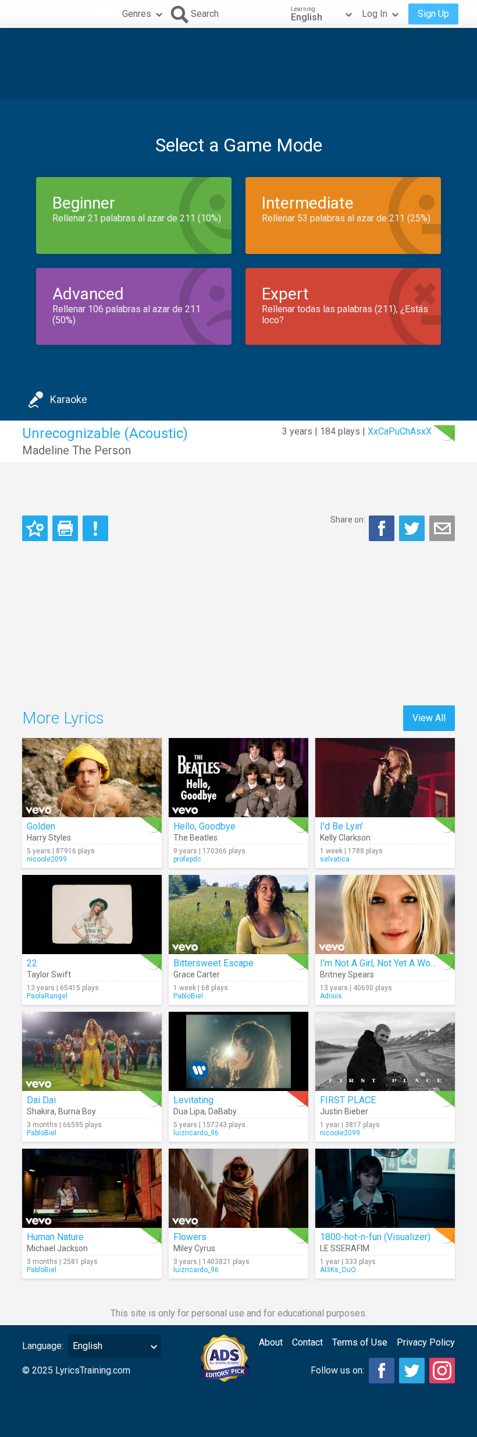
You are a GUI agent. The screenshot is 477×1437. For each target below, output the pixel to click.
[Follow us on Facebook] (381, 1370)
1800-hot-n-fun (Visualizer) (375, 1236)
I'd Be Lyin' (341, 826)
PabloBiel (188, 996)
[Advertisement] (238, 63)
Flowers (190, 1236)
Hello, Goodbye (204, 826)
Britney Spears (347, 974)
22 (32, 963)
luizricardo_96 (196, 1133)
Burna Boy (77, 1111)
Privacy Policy (426, 1342)
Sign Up (433, 13)
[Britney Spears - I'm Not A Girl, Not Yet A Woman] (385, 914)
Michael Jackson (57, 1248)
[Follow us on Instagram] (442, 1370)
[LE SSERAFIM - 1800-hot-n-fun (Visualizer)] (385, 1188)
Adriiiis (331, 996)
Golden (41, 826)
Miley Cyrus (194, 1248)
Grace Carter (196, 974)
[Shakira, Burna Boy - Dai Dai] (92, 1051)
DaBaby (222, 1111)
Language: (42, 1345)
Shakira (41, 1111)
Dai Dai (41, 1100)
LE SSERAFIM (344, 1248)
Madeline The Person (76, 450)
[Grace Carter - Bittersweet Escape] (238, 914)
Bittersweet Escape (213, 963)
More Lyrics (63, 718)
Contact (307, 1342)
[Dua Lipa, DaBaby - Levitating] (238, 1051)
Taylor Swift (49, 974)
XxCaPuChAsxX (400, 431)
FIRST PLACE (348, 1100)
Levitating (193, 1100)
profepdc (187, 859)
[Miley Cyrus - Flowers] (238, 1188)
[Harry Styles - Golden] (92, 777)
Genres (136, 13)
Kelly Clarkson (345, 837)
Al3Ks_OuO (338, 1270)
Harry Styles (49, 837)
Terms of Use (359, 1342)
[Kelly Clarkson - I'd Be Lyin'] (385, 777)
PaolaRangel (47, 996)
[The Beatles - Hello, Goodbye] (238, 777)
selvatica (335, 859)
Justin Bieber (344, 1111)
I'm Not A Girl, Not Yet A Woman (383, 963)
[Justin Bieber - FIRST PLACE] (385, 1051)
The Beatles (195, 837)
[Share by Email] (442, 528)
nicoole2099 (47, 859)
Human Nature (55, 1236)
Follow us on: (337, 1370)
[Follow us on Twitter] (412, 1370)
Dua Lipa (189, 1111)
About (271, 1342)
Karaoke (68, 399)
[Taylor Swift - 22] (92, 914)
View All (429, 717)
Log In (374, 13)
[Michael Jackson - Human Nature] (92, 1188)
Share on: (347, 520)
